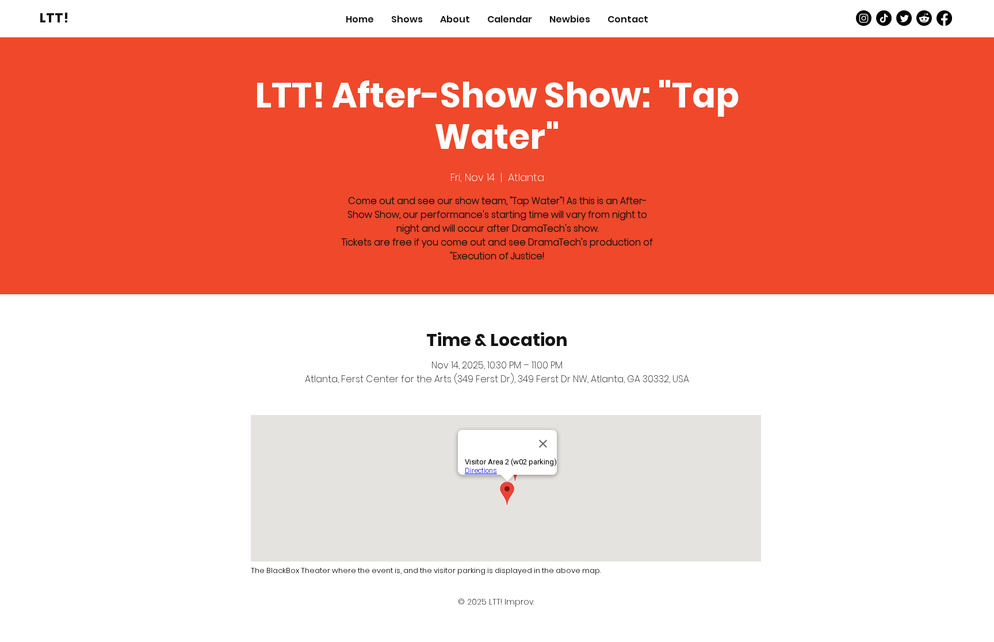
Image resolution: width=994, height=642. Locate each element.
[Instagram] (863, 18)
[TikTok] (884, 18)
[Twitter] (904, 18)
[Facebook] (944, 18)
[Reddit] (924, 18)
